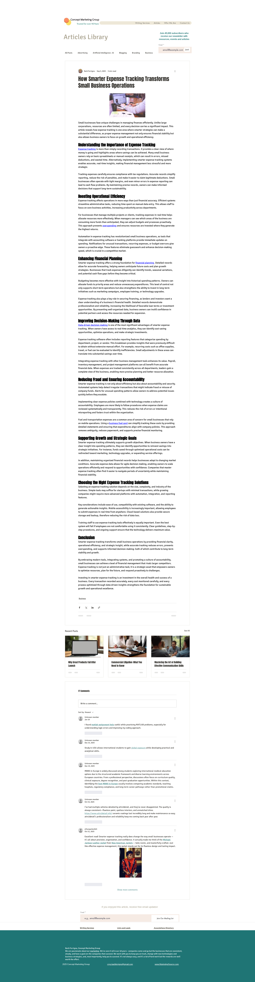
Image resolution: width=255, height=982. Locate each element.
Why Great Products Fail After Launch (82, 664)
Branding (136, 53)
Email (82, 912)
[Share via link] (99, 607)
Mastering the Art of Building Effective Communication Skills (169, 664)
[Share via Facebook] (79, 607)
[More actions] (175, 71)
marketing (94, 951)
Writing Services (87, 928)
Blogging (123, 53)
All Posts (68, 53)
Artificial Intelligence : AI (103, 53)
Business (149, 53)
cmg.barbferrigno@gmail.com (120, 964)
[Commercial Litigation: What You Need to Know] (127, 646)
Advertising (83, 53)
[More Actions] (175, 718)
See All (187, 631)
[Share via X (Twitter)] (86, 607)
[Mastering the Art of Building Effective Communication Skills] (170, 646)
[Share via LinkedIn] (92, 607)
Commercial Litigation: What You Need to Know (126, 664)
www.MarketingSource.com (167, 964)
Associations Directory (164, 928)
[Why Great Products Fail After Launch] (84, 646)
